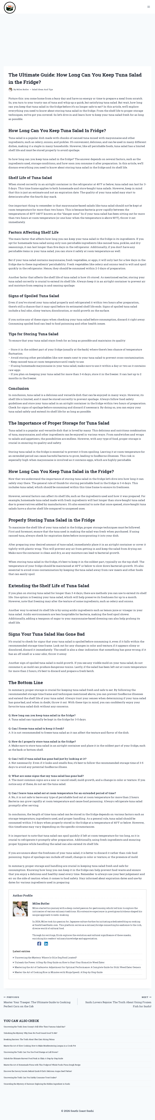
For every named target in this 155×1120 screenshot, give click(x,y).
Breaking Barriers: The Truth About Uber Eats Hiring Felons (29, 1039)
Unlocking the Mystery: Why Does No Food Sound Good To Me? (30, 1033)
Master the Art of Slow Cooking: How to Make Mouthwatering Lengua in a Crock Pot (40, 1045)
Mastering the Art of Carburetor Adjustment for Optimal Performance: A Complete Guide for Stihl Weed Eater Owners (78, 967)
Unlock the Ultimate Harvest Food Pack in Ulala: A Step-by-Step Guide (33, 1058)
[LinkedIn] (46, 943)
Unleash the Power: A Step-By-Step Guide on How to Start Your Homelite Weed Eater (60, 962)
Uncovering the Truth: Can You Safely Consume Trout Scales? (30, 1077)
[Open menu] (148, 6)
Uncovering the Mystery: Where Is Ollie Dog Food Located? (46, 957)
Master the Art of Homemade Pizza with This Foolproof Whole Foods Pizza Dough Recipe (42, 1065)
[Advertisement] (77, 36)
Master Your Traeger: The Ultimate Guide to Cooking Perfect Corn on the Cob (37, 1002)
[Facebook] (39, 943)
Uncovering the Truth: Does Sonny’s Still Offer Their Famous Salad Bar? (34, 1026)
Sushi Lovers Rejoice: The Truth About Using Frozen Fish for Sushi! (118, 1002)
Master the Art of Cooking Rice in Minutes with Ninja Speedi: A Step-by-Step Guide (59, 972)
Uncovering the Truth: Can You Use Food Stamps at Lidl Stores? (31, 1052)
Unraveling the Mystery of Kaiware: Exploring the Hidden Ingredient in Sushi (37, 1084)
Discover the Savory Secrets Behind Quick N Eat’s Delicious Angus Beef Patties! (38, 1071)
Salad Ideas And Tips (42, 89)
